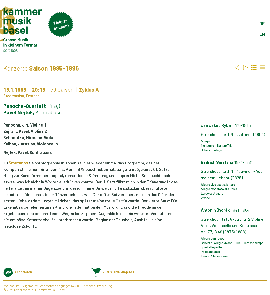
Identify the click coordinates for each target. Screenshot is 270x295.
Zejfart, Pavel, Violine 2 (25, 131)
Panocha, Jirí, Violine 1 (24, 124)
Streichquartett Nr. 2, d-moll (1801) (233, 134)
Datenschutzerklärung (97, 286)
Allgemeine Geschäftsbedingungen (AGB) (51, 286)
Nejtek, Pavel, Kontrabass (27, 152)
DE (262, 23)
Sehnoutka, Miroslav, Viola (28, 137)
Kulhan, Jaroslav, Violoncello (30, 143)
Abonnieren (23, 272)
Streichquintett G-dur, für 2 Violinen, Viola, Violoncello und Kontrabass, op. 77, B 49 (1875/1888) (234, 225)
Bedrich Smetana (227, 162)
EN (262, 33)
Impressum (11, 286)
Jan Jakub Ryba (226, 125)
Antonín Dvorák (225, 209)
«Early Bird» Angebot (118, 272)
